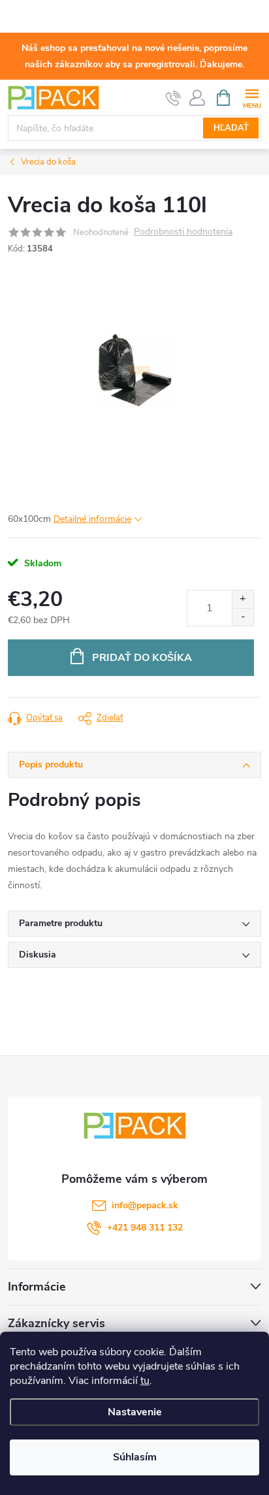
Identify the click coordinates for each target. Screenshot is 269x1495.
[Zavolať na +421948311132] (173, 97)
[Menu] (251, 97)
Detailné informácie (92, 519)
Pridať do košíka (142, 658)
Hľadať (231, 128)
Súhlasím (135, 1457)
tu (145, 1381)
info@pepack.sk (145, 1205)
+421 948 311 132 (145, 1227)
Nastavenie (135, 1412)
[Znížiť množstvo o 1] (242, 617)
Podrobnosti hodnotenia (183, 232)
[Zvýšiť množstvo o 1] (242, 599)
